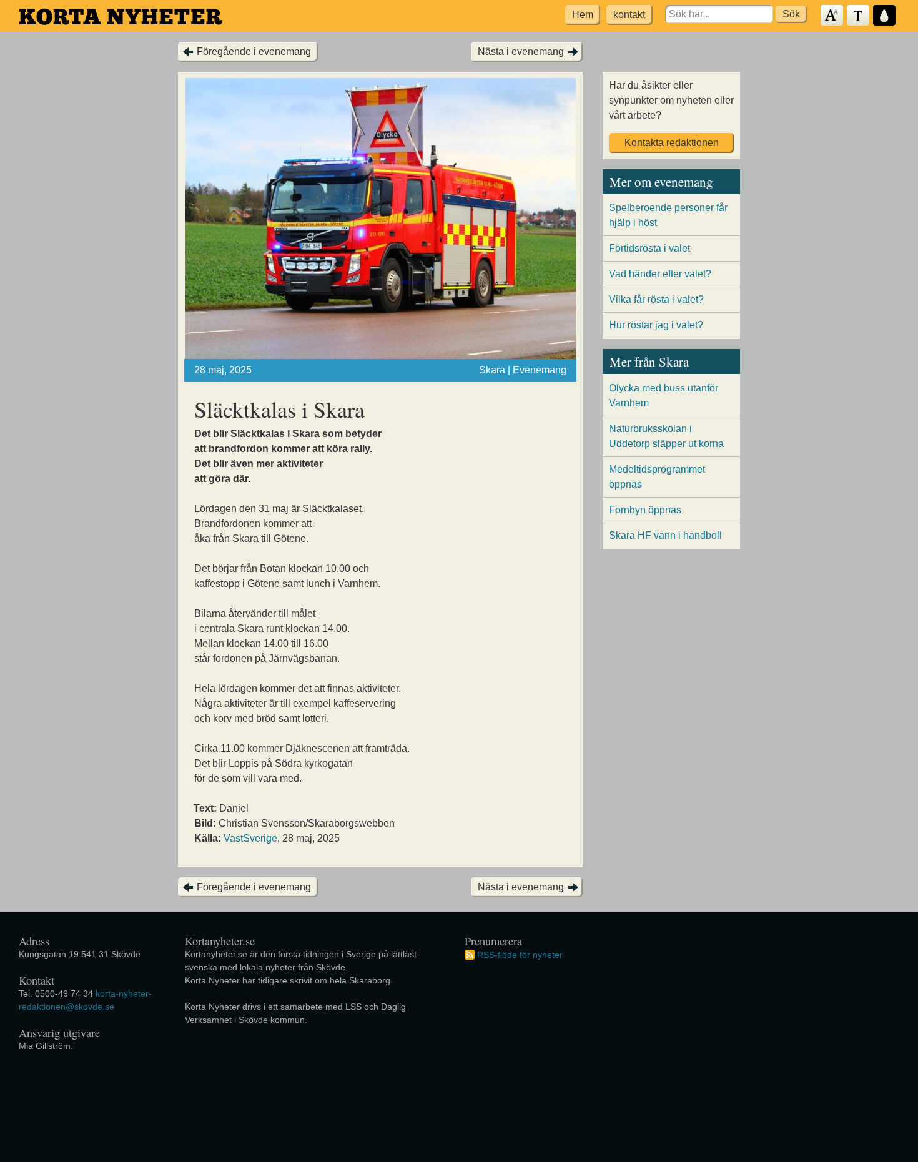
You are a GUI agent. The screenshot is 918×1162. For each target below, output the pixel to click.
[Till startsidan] (120, 16)
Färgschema (885, 16)
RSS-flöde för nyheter (520, 954)
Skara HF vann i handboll (665, 535)
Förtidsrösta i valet (649, 248)
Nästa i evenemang (521, 51)
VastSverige (250, 838)
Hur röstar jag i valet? (656, 325)
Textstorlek (832, 16)
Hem (582, 14)
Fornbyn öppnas (645, 510)
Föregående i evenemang (254, 51)
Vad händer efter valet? (660, 273)
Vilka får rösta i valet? (656, 299)
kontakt (629, 14)
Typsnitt (859, 16)
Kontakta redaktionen (671, 142)
